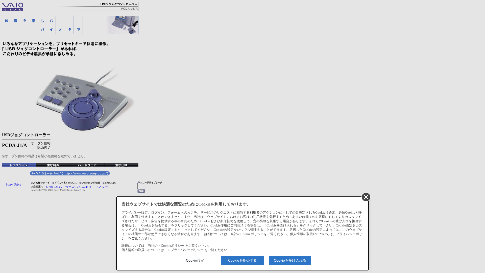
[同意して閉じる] (365, 197)
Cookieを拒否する (242, 260)
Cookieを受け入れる (290, 260)
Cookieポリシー (172, 245)
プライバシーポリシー (187, 250)
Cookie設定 (195, 260)
